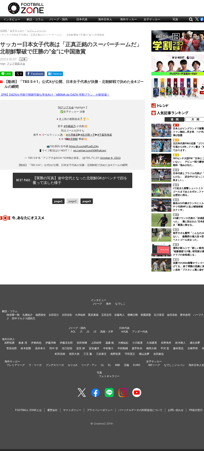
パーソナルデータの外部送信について (140, 410)
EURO (136, 365)
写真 (175, 19)
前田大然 (74, 353)
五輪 (126, 365)
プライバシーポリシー (100, 410)
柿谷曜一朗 (13, 314)
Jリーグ (97, 303)
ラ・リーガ (35, 365)
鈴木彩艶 (26, 348)
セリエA (72, 365)
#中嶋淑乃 (70, 126)
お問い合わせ (175, 410)
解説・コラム (35, 19)
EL (109, 365)
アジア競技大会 (16, 63)
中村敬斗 (108, 348)
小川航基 (137, 342)
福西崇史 (40, 314)
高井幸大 (40, 348)
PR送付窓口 (196, 410)
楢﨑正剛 (133, 314)
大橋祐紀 (123, 342)
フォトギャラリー (109, 376)
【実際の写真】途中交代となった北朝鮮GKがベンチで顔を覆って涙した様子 (80, 180)
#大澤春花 (72, 134)
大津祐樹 (80, 314)
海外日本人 (105, 19)
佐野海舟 (166, 342)
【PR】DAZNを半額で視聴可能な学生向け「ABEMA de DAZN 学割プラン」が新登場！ (55, 94)
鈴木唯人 (180, 342)
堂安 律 (80, 348)
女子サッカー (152, 19)
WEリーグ (154, 365)
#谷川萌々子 (87, 134)
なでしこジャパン (174, 365)
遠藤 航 (109, 342)
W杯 (117, 365)
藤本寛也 (178, 348)
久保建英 (152, 342)
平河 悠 (165, 348)
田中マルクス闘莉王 (23, 318)
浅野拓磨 (9, 342)
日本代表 (81, 19)
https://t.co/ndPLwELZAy (84, 146)
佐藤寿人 (119, 314)
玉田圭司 (106, 314)
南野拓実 (115, 353)
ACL (73, 331)
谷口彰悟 (67, 348)
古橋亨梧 (192, 348)
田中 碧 (53, 348)
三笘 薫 (87, 353)
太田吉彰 (67, 314)
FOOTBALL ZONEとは (28, 410)
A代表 (124, 331)
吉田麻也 (158, 353)
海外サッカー (128, 19)
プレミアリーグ (16, 365)
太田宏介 (54, 314)
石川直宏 (159, 314)
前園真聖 (146, 314)
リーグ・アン (89, 365)
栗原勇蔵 (93, 314)
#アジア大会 (66, 107)
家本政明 (185, 314)
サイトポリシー (72, 410)
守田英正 (130, 353)
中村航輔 (123, 348)
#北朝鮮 (73, 138)
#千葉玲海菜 (104, 134)
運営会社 (52, 410)
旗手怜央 (137, 348)
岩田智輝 (82, 342)
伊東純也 (36, 342)
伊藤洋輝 (50, 342)
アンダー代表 (140, 331)
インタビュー (11, 19)
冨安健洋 (94, 348)
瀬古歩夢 (195, 342)
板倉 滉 (23, 342)
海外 (108, 303)
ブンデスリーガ (55, 365)
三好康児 (101, 353)
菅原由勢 (11, 348)
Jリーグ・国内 (58, 19)
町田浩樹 (60, 353)
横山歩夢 (144, 353)
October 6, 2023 (110, 157)
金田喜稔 (172, 314)
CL (102, 365)
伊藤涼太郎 (66, 342)
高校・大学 (106, 331)
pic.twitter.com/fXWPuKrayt (89, 150)
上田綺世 (96, 342)
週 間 (174, 119)
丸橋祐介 (27, 314)
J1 (81, 331)
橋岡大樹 (151, 348)
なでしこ (120, 303)
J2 (87, 331)
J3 (94, 331)
